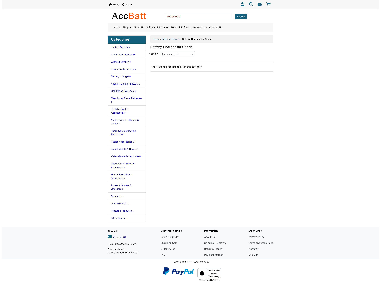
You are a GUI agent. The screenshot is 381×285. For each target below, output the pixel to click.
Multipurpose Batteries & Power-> (125, 121)
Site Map (253, 254)
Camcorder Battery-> (123, 54)
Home (115, 4)
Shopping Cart (169, 242)
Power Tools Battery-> (123, 69)
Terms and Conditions (260, 242)
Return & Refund (180, 27)
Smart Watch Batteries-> (125, 148)
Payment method (213, 254)
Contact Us (215, 27)
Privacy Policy (256, 236)
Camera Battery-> (121, 61)
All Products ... (119, 218)
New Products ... (120, 203)
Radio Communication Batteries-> (123, 132)
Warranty (253, 248)
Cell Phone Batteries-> (123, 90)
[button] (375, 270)
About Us (138, 27)
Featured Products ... (122, 210)
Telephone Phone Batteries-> (126, 100)
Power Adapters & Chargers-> (121, 187)
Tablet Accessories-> (123, 141)
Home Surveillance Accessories (121, 176)
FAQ (163, 254)
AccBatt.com (201, 261)
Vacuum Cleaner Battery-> (125, 83)
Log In (128, 4)
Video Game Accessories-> (126, 156)
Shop (126, 27)
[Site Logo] (135, 16)
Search (241, 16)
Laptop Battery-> (120, 47)
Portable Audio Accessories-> (119, 111)
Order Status (168, 248)
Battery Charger (171, 39)
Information (198, 27)
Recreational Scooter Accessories (123, 165)
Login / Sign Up (169, 236)
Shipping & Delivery (157, 27)
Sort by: (153, 53)
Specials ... (117, 196)
